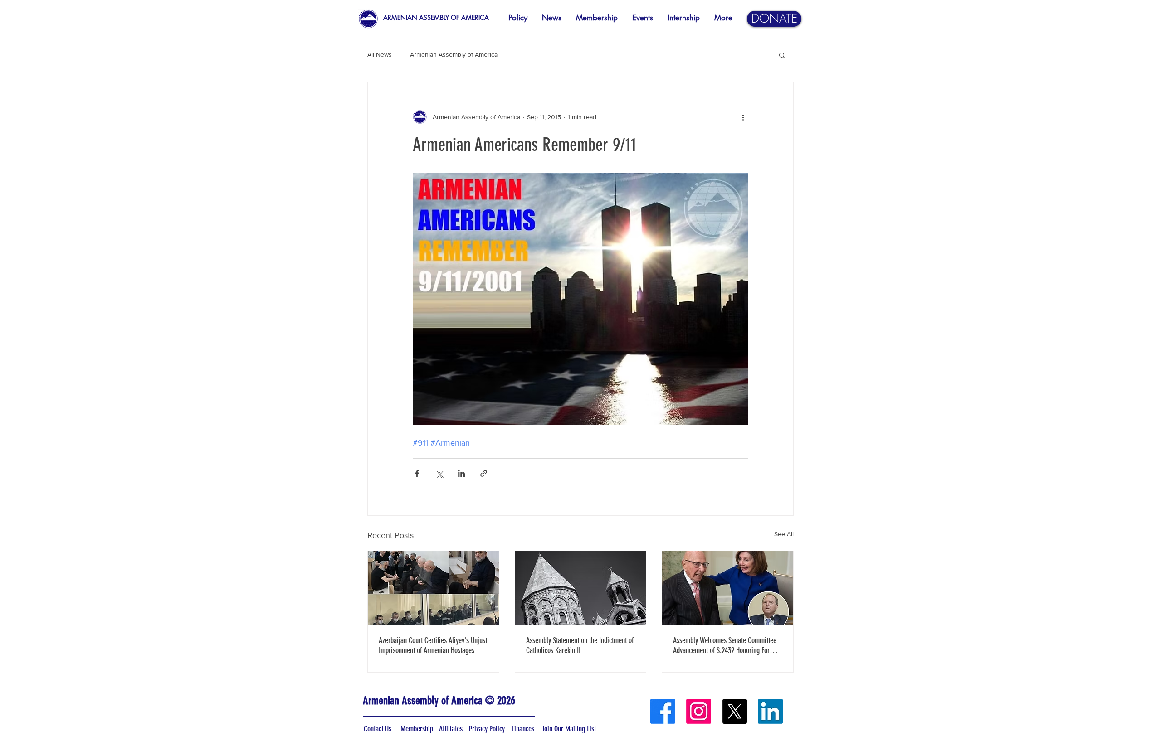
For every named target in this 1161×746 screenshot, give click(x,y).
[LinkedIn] (770, 711)
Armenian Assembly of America (454, 54)
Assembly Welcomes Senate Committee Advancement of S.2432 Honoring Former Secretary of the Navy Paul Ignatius (726, 645)
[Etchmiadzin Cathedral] (580, 588)
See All (784, 534)
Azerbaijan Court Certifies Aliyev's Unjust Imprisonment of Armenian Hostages (433, 645)
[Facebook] (662, 711)
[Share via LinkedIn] (461, 473)
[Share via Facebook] (417, 473)
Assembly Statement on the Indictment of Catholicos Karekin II (580, 645)
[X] (734, 711)
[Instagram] (698, 711)
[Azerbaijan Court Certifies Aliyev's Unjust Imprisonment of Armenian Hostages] (433, 588)
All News (379, 54)
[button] (782, 54)
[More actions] (742, 116)
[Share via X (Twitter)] (439, 473)
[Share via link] (483, 473)
